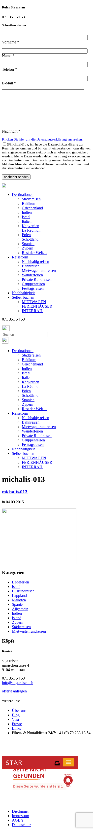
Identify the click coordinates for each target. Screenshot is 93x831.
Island (16, 618)
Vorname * (10, 42)
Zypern (27, 248)
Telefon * (9, 69)
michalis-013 (15, 491)
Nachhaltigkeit (23, 293)
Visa (15, 719)
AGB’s (17, 820)
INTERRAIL (32, 311)
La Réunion (31, 230)
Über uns (19, 710)
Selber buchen (23, 297)
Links (16, 728)
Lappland (19, 595)
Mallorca (19, 600)
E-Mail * (9, 83)
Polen (26, 235)
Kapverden (30, 226)
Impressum (20, 816)
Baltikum (29, 203)
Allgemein (20, 609)
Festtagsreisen (33, 288)
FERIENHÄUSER (37, 306)
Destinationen (22, 194)
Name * (8, 56)
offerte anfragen (14, 691)
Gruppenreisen (33, 284)
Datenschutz (21, 825)
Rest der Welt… (34, 253)
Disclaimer (20, 811)
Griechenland (32, 208)
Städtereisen (31, 199)
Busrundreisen (23, 591)
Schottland (30, 239)
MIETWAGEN (34, 302)
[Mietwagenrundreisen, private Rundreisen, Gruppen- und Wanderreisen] (4, 186)
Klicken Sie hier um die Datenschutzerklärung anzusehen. (42, 139)
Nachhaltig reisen (35, 261)
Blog (16, 715)
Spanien (28, 244)
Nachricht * (11, 131)
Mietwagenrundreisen (39, 270)
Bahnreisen (30, 266)
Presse (17, 724)
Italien (26, 221)
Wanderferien (32, 275)
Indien (27, 212)
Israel (26, 217)
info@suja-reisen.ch (17, 683)
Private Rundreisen (37, 279)
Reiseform (20, 257)
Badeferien (20, 582)
